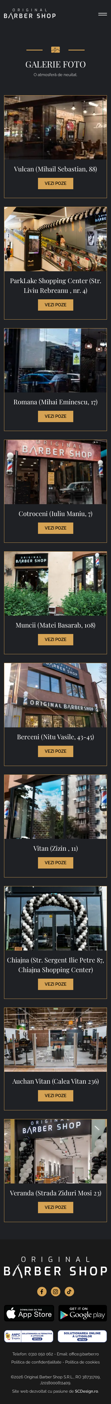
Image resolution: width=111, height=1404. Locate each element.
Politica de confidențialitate (36, 1362)
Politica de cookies (82, 1362)
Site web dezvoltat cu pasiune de (55, 1391)
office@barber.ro (84, 1354)
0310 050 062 (40, 1354)
